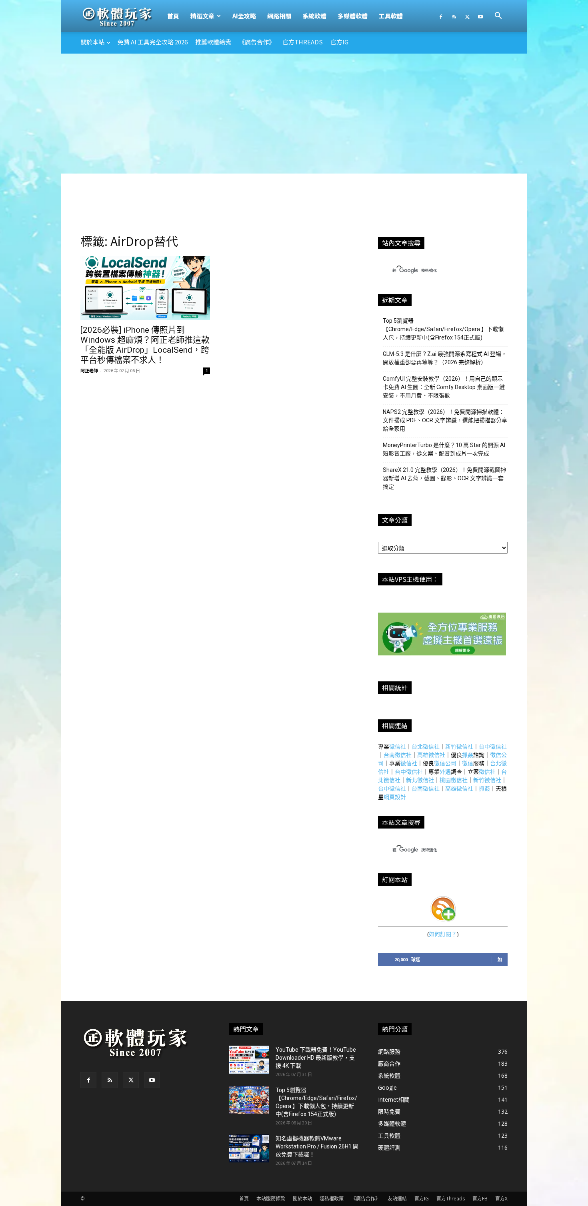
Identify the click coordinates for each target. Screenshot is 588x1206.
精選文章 (202, 16)
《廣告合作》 (257, 42)
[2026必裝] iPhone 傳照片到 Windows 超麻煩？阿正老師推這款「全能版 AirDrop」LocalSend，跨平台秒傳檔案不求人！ (145, 345)
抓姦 (467, 755)
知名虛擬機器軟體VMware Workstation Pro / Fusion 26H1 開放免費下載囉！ (317, 1146)
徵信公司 (445, 763)
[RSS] (454, 16)
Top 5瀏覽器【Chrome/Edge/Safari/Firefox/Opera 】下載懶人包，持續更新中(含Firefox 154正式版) (443, 329)
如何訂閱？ (443, 934)
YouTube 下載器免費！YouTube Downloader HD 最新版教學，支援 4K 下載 (316, 1057)
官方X (501, 1198)
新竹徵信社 (459, 746)
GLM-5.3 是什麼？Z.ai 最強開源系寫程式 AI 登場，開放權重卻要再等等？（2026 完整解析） (445, 358)
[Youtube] (480, 16)
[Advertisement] (294, 114)
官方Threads (302, 42)
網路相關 (279, 16)
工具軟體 (391, 16)
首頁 (173, 16)
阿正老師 (89, 370)
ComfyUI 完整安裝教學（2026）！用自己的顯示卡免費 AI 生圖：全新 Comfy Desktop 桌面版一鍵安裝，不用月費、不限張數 (444, 387)
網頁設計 (395, 797)
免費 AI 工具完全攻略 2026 (153, 42)
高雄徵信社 (431, 755)
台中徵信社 (493, 746)
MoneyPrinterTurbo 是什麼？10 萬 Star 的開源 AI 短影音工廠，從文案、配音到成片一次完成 (444, 449)
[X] (467, 16)
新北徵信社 (420, 780)
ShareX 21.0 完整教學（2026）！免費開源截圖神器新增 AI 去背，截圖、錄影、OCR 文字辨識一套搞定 (444, 478)
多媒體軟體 (353, 16)
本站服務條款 (270, 1198)
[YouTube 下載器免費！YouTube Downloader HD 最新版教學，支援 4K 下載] (249, 1060)
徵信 (467, 763)
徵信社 (397, 746)
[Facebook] (441, 16)
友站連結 (397, 1198)
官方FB (480, 1198)
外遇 (445, 771)
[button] (498, 16)
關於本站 (92, 42)
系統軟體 (314, 16)
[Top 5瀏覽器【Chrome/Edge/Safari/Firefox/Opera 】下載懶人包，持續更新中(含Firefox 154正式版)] (249, 1100)
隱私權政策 (332, 1198)
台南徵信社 (398, 755)
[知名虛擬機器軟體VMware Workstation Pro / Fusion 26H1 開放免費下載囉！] (249, 1148)
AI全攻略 (244, 16)
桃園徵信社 (454, 780)
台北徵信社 (426, 746)
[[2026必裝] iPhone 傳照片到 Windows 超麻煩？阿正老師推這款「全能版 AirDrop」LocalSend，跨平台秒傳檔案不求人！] (145, 288)
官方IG (339, 42)
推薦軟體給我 (213, 42)
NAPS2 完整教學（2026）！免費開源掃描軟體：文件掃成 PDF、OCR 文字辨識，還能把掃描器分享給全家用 (445, 420)
